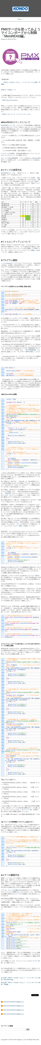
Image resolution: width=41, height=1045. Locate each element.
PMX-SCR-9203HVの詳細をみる (13, 1002)
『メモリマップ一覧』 (26, 809)
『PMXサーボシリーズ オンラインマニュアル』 (16, 114)
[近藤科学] (20, 7)
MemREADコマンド (7, 125)
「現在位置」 (8, 493)
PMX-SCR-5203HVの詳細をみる (13, 1010)
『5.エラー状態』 (17, 526)
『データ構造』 (31, 250)
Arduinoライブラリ (12, 263)
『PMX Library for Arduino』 (10, 100)
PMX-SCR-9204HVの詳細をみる (13, 1006)
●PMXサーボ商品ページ (8, 90)
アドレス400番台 (13, 890)
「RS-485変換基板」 (30, 350)
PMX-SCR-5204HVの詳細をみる (13, 1014)
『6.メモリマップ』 (10, 155)
